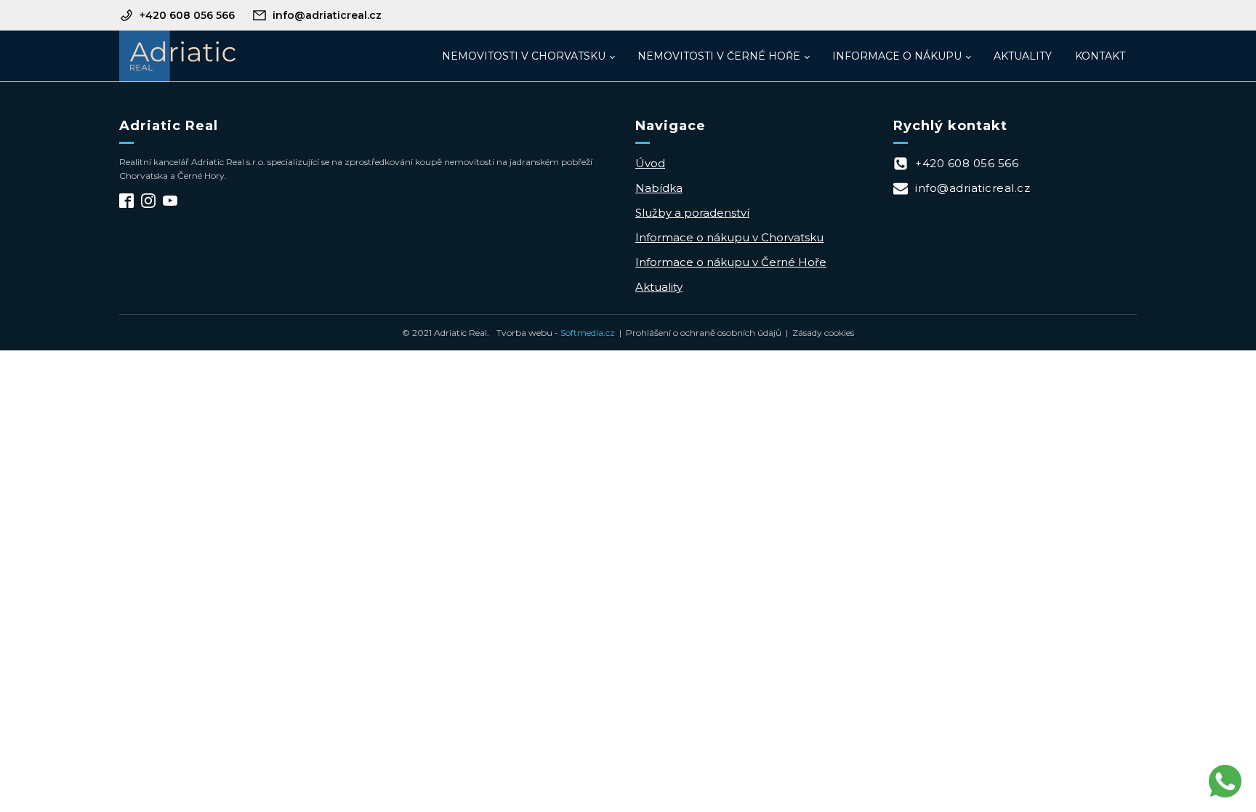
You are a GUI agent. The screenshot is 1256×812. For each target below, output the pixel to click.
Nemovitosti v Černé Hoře (718, 56)
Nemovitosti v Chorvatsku (523, 56)
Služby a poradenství (692, 213)
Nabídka (659, 188)
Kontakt (1100, 56)
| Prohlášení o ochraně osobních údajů (698, 332)
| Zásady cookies (817, 332)
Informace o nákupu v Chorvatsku (729, 237)
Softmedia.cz (587, 332)
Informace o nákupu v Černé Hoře (730, 262)
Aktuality (1023, 56)
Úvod (650, 163)
